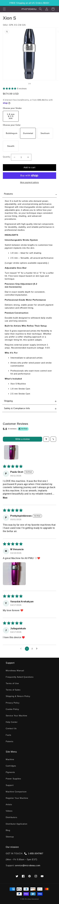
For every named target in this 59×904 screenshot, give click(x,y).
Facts (8, 735)
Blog (8, 830)
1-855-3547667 (35, 853)
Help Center (12, 722)
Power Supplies (13, 778)
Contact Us (11, 728)
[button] (4, 9)
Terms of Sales (13, 690)
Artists (9, 804)
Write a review (22, 439)
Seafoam (45, 133)
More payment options (29, 182)
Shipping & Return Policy (18, 696)
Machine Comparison (16, 791)
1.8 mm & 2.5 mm (11, 116)
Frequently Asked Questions (20, 677)
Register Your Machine (17, 798)
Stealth (10, 146)
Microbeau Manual (15, 670)
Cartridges (11, 766)
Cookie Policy (12, 709)
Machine (10, 759)
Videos (9, 811)
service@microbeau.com (27, 865)
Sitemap (10, 837)
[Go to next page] (37, 649)
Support (9, 785)
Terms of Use (12, 683)
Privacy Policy (12, 703)
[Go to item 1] (11, 452)
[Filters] (46, 439)
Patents (9, 741)
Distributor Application (16, 824)
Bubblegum (11, 133)
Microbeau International (32, 899)
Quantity (6, 157)
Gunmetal (28, 133)
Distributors (11, 817)
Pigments (10, 772)
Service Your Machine (16, 715)
